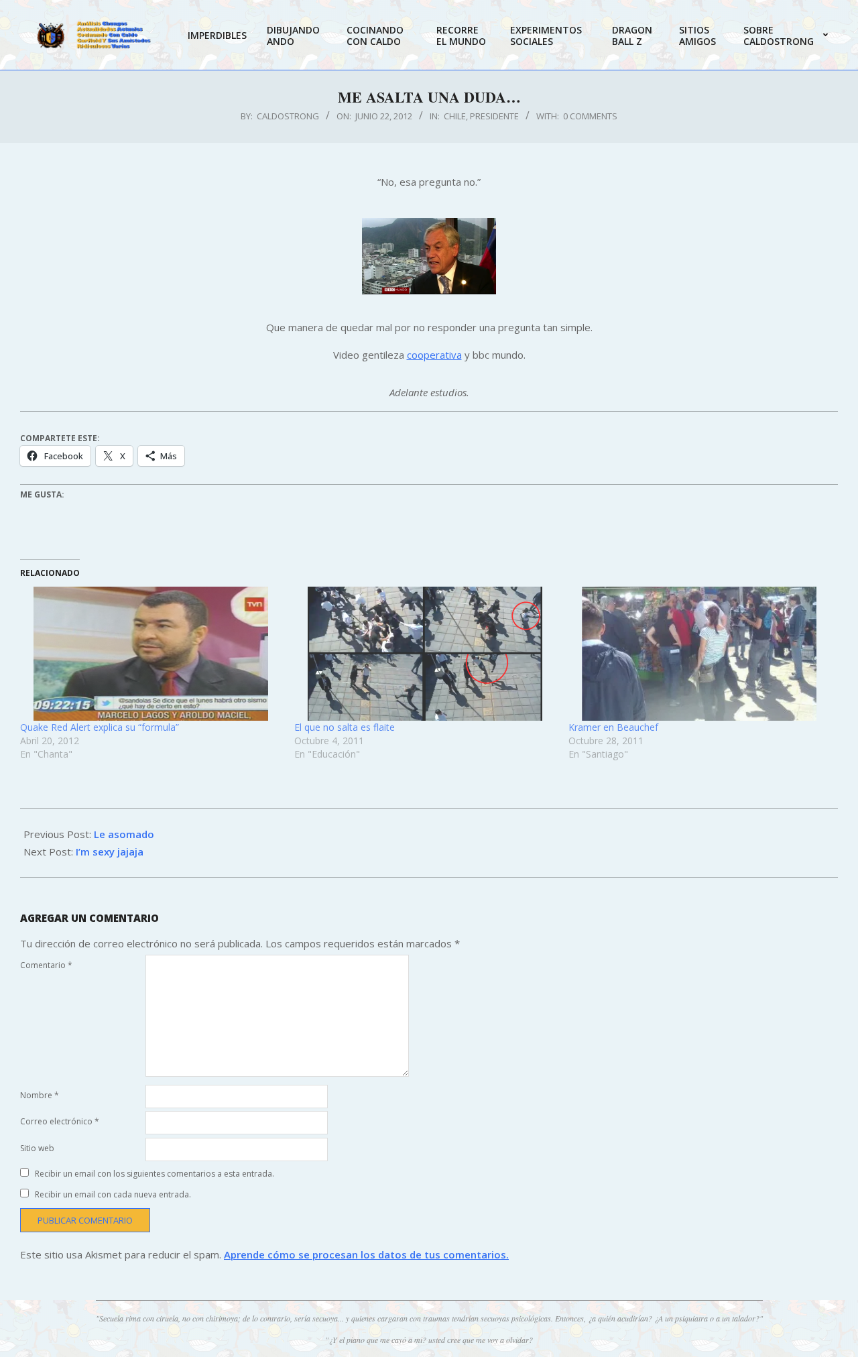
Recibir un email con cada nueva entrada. (113, 1194)
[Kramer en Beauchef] (698, 654)
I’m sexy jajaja (109, 851)
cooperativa (434, 354)
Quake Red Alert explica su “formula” (99, 727)
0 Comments (590, 116)
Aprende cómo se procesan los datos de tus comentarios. (366, 1254)
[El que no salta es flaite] (424, 654)
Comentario (46, 965)
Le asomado (124, 834)
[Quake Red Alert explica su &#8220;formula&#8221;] (150, 654)
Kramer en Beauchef (613, 727)
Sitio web (37, 1148)
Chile (455, 116)
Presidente (494, 116)
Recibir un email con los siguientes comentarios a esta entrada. (154, 1173)
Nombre (39, 1095)
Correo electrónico (59, 1121)
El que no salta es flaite (344, 727)
